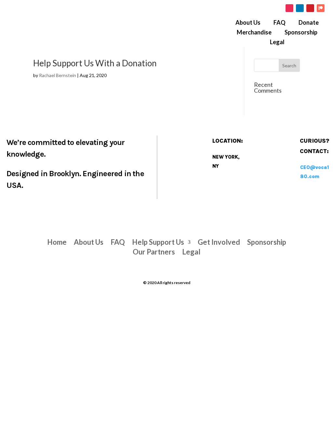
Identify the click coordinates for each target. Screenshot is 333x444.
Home (57, 241)
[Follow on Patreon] (321, 8)
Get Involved (219, 241)
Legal (277, 43)
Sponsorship (301, 33)
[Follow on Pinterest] (310, 8)
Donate (309, 23)
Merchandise (254, 33)
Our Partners (154, 250)
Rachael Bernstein (57, 75)
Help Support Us (158, 241)
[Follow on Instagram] (289, 8)
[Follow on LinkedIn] (300, 8)
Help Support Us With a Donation (95, 63)
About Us (247, 23)
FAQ (279, 23)
